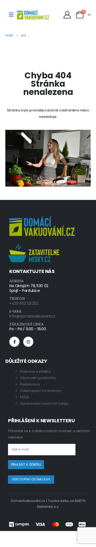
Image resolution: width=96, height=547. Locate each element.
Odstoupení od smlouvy (41, 390)
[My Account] (67, 14)
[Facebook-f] (14, 342)
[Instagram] (28, 342)
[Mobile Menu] (11, 14)
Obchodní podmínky (38, 377)
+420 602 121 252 (23, 303)
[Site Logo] (33, 14)
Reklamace (30, 384)
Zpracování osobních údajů (44, 403)
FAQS (24, 397)
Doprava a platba (35, 371)
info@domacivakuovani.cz (32, 316)
